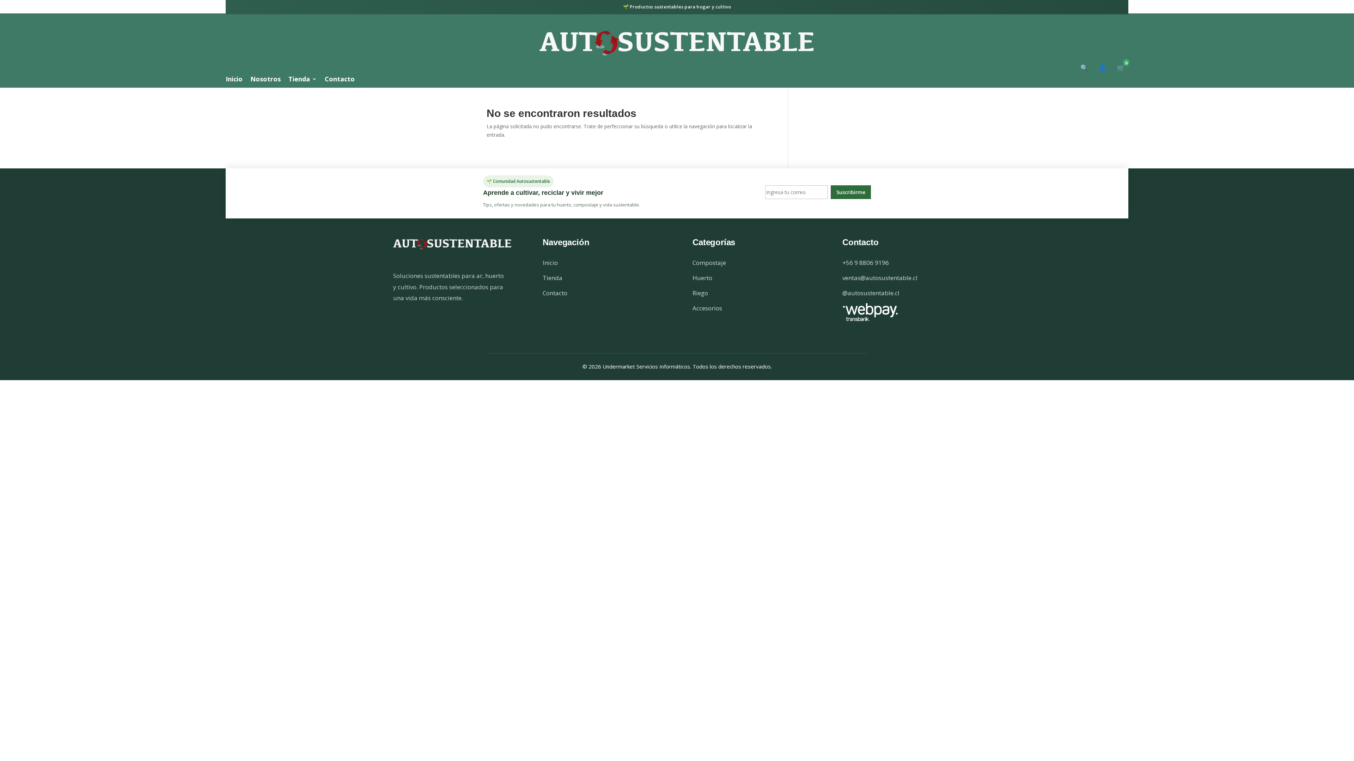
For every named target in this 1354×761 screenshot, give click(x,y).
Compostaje (709, 263)
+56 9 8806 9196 (865, 263)
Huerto (702, 278)
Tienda (299, 79)
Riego (700, 293)
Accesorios (707, 308)
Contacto (340, 79)
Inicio (234, 79)
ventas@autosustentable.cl (879, 278)
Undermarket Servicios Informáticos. (648, 366)
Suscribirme (850, 192)
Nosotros (265, 79)
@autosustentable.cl (870, 293)
